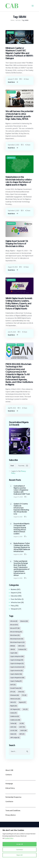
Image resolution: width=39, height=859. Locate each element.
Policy (11, 32)
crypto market (16, 674)
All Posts (18, 20)
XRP (21, 734)
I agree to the (18, 472)
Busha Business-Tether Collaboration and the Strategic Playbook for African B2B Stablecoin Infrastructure (22, 547)
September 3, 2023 (13, 145)
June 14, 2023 (12, 332)
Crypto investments (17, 667)
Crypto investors (16, 670)
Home (12, 20)
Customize (19, 849)
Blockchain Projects (17, 642)
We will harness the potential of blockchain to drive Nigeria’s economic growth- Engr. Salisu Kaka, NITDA (19, 115)
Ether (21, 692)
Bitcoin (14, 625)
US (22, 723)
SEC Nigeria (15, 709)
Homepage (9, 783)
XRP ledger (14, 737)
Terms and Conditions (13, 810)
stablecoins (15, 720)
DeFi (12, 684)
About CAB (9, 770)
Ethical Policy (10, 788)
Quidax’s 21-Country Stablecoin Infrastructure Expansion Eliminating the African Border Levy (21, 509)
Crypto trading (16, 681)
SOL (25, 709)
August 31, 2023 (13, 267)
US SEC (13, 730)
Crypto (13, 653)
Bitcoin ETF (15, 628)
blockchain (15, 635)
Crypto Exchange (16, 660)
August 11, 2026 (18, 497)
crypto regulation (17, 677)
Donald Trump (15, 688)
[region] (19, 843)
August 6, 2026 (18, 517)
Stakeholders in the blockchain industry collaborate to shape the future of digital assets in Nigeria (19, 181)
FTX (24, 695)
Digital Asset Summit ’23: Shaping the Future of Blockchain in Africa (17, 243)
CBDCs (21, 646)
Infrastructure (15, 602)
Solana (13, 713)
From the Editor (16, 599)
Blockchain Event (16, 639)
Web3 (13, 734)
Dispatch (12, 92)
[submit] (27, 466)
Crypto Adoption (17, 656)
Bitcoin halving (16, 632)
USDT (22, 727)
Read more (11, 82)
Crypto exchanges (17, 663)
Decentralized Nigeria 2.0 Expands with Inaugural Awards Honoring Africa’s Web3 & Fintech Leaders (21, 529)
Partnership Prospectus (13, 797)
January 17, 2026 (13, 79)
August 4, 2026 (18, 554)
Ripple (13, 706)
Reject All (19, 855)
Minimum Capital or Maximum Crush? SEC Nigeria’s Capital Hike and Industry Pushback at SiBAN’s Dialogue (19, 53)
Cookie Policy (9, 838)
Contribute (9, 801)
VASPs (23, 730)
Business (14, 589)
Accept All (19, 844)
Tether (13, 723)
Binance (24, 621)
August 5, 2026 (18, 536)
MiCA (13, 702)
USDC (13, 727)
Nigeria (22, 702)
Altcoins (13, 621)
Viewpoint (14, 609)
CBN (12, 649)
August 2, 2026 (18, 578)
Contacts (9, 774)
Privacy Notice (11, 815)
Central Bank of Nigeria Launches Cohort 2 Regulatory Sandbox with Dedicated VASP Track (22, 490)
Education (14, 596)
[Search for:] (19, 751)
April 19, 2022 (12, 408)
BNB (12, 646)
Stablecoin (14, 716)
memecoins (15, 699)
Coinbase (22, 649)
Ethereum (14, 695)
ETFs (12, 692)
